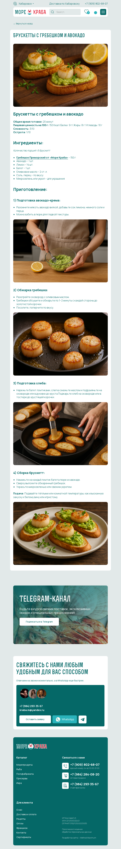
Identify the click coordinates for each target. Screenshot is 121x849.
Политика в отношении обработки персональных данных (77, 830)
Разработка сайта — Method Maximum (79, 837)
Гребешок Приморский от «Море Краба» (42, 157)
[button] (103, 12)
